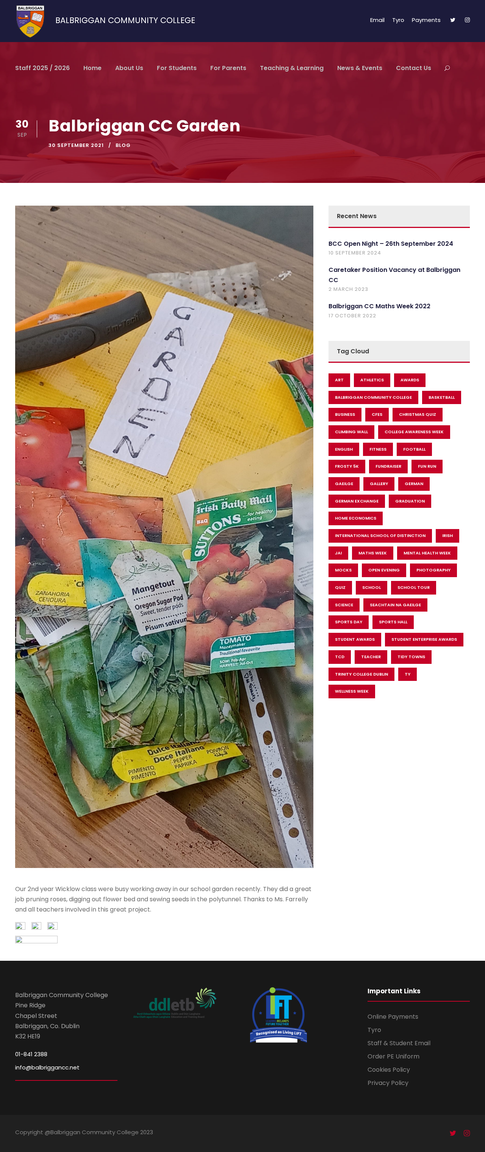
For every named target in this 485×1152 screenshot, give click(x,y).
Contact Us (413, 68)
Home (92, 68)
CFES (377, 414)
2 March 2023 (348, 289)
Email (377, 20)
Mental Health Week (427, 553)
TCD (339, 657)
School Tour (413, 587)
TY (407, 674)
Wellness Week (352, 691)
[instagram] (467, 20)
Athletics (372, 380)
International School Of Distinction (380, 535)
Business (345, 414)
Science (344, 605)
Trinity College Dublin (361, 674)
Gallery (379, 484)
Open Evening (384, 570)
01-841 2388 (31, 1054)
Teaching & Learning (292, 68)
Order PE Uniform (393, 1056)
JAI (338, 553)
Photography (433, 570)
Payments (426, 20)
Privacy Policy (388, 1083)
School (371, 587)
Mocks (343, 570)
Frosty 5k (347, 466)
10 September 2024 (355, 252)
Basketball (442, 397)
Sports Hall (393, 622)
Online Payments (393, 1016)
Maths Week (372, 553)
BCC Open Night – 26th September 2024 (391, 243)
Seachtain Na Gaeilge (395, 605)
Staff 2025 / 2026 (42, 68)
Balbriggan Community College (373, 397)
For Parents (228, 68)
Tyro (398, 20)
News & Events (359, 68)
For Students (177, 68)
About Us (129, 68)
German (414, 484)
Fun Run (427, 466)
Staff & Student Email (399, 1043)
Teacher (371, 657)
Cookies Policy (389, 1069)
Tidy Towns (411, 657)
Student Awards (355, 639)
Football (414, 449)
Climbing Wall (351, 432)
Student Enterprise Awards (424, 639)
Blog (123, 145)
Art (339, 380)
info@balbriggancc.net (47, 1067)
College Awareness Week (414, 432)
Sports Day (348, 622)
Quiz (340, 587)
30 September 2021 (76, 145)
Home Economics (355, 518)
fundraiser (388, 466)
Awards (410, 380)
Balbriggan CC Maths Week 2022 (379, 306)
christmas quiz (417, 414)
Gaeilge (344, 484)
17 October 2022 (352, 315)
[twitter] (452, 20)
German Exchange (357, 501)
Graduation (410, 501)
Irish (447, 535)
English (344, 449)
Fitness (377, 449)
